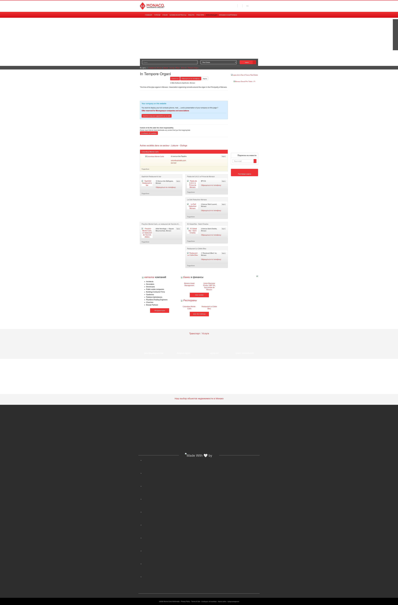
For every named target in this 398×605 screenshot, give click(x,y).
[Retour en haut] (393, 601)
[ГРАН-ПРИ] (395, 47)
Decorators (150, 284)
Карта (205, 78)
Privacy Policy (185, 601)
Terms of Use (195, 601)
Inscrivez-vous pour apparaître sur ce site (156, 116)
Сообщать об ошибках (149, 133)
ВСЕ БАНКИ (199, 295)
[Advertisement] (244, 118)
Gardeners (150, 294)
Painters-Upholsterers (154, 297)
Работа (191, 15)
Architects (149, 281)
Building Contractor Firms (155, 292)
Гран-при (200, 15)
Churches (149, 302)
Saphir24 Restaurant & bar (151, 176)
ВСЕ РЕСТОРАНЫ (199, 314)
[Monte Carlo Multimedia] (257, 275)
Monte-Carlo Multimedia (172, 601)
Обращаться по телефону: (191, 78)
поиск (247, 62)
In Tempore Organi (192, 68)
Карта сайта (222, 601)
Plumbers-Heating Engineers (156, 300)
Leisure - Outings (169, 68)
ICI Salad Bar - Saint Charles (197, 224)
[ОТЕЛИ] (395, 42)
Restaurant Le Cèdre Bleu (196, 249)
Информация (211, 15)
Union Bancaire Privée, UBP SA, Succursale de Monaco (209, 286)
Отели (165, 15)
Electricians (150, 287)
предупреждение (233, 601)
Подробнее (145, 169)
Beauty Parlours (152, 305)
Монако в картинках (228, 15)
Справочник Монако (155, 68)
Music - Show (180, 68)
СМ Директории (159, 310)
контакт (174, 163)
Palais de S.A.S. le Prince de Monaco (201, 176)
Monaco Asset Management (189, 284)
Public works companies (155, 289)
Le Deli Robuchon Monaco (197, 200)
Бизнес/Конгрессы (178, 15)
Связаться (175, 78)
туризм (157, 15)
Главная (148, 15)
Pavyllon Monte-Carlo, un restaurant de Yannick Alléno (161, 224)
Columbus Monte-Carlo (150, 152)
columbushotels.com (178, 160)
